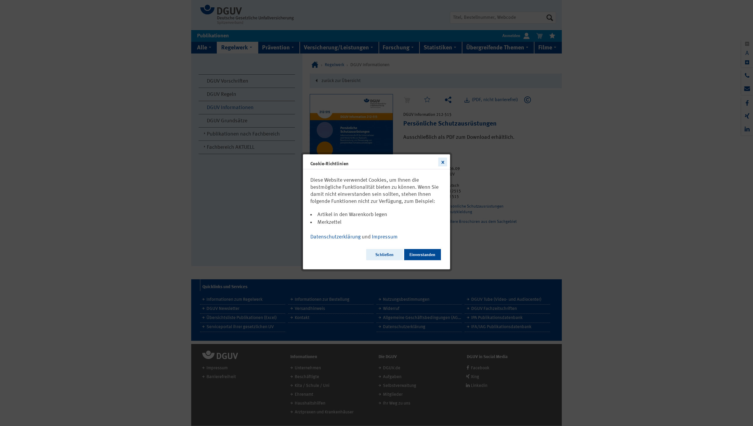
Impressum (385, 237)
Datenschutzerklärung (335, 237)
